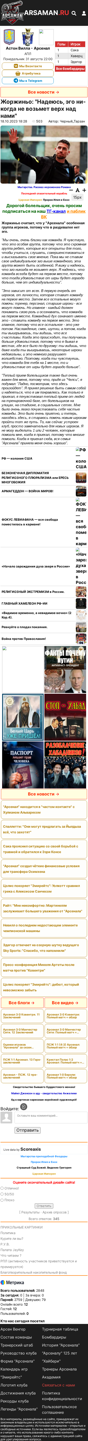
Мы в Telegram (30, 81)
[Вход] (23, 1106)
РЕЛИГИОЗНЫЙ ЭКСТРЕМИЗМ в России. (33, 592)
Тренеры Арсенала (59, 1369)
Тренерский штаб (16, 1345)
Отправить (27, 1130)
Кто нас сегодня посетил (22, 1321)
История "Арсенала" (61, 1345)
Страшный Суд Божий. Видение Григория (44, 1167)
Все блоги (19, 1002)
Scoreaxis (30, 1149)
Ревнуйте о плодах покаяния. (25, 627)
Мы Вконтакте (30, 66)
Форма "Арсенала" (17, 1361)
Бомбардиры (54, 1337)
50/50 (9, 1194)
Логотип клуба (13, 1385)
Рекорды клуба (14, 1401)
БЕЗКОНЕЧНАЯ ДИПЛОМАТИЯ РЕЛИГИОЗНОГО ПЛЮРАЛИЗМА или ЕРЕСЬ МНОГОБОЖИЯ (35, 477)
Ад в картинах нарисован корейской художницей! (44, 1099)
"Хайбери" (51, 1361)
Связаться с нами (58, 1385)
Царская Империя (30, 199)
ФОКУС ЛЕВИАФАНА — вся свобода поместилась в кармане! (30, 522)
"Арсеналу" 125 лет (59, 1353)
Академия (51, 1377)
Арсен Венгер (13, 1329)
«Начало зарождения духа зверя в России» (36, 566)
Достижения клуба (18, 1393)
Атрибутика (31, 73)
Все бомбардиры (70, 69)
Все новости (41, 92)
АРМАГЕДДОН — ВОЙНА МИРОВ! (27, 491)
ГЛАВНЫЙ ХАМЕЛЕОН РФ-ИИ (24, 603)
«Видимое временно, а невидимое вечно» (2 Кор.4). (36, 615)
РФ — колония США (17, 458)
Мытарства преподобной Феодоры (44, 1156)
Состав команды (16, 1337)
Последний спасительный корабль (44, 193)
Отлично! (11, 1188)
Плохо (9, 1200)
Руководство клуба (18, 1353)
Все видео (63, 1002)
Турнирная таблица (60, 1329)
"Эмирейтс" (11, 1377)
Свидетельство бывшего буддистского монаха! (44, 1087)
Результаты (30, 1212)
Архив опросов (54, 1212)
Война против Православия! (24, 639)
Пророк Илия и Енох (56, 199)
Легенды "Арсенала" (19, 1409)
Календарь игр (14, 1369)
